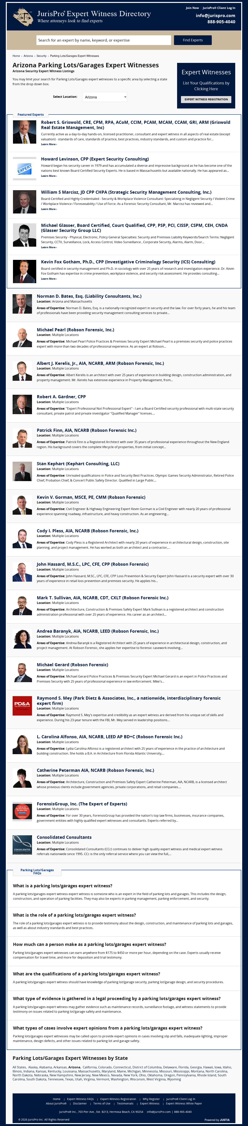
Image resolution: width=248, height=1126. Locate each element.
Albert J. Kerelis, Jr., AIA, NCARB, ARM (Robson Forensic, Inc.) (100, 364)
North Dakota (23, 1075)
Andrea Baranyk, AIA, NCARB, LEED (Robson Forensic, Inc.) (98, 631)
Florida (183, 1067)
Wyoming (174, 1079)
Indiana (28, 1071)
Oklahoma (154, 1075)
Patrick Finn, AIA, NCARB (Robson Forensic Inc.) (86, 431)
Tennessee (56, 1079)
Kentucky (54, 1071)
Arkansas (60, 1067)
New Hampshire (61, 1075)
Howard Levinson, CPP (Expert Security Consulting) (95, 159)
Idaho (227, 1067)
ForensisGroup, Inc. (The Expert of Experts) (82, 804)
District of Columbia (147, 1067)
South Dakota (36, 1079)
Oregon (169, 1075)
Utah (78, 1079)
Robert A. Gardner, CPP (61, 397)
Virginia (89, 1079)
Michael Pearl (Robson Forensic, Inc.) (75, 330)
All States (19, 1067)
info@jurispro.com (215, 16)
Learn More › (49, 144)
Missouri (165, 1071)
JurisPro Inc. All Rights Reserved (48, 1119)
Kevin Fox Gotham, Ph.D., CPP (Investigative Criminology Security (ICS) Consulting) (128, 262)
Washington (119, 1079)
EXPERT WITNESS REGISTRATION (206, 99)
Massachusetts (89, 1071)
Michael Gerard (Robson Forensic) (72, 665)
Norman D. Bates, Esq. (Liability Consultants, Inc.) (89, 296)
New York (130, 1075)
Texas (69, 1079)
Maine (121, 1071)
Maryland (108, 1071)
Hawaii (208, 1067)
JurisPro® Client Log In (219, 8)
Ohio (142, 1075)
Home (16, 56)
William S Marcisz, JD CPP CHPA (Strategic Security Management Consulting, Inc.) (126, 192)
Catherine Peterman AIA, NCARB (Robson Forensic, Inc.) (95, 771)
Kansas (41, 1071)
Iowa (217, 1067)
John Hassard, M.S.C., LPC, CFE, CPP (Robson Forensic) (93, 564)
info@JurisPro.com (159, 1112)
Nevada (116, 1075)
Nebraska (41, 1075)
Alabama (45, 1067)
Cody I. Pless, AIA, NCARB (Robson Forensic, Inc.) (87, 531)
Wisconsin (137, 1079)
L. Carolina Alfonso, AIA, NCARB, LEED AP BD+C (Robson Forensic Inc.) (109, 737)
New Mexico (100, 1075)
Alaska (33, 1067)
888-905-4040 (221, 22)
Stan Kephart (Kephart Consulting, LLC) (78, 464)
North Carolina (216, 1071)
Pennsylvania (186, 1075)
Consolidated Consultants (64, 837)
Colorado (105, 1067)
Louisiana (70, 1071)
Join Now (192, 8)
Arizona (28, 56)
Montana (197, 1071)
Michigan (134, 1071)
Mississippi (181, 1071)
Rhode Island (206, 1075)
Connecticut (122, 1067)
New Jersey (82, 1075)
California (90, 1067)
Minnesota (150, 1071)
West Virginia (156, 1079)
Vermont (102, 1079)
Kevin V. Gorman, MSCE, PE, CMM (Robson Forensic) (91, 497)
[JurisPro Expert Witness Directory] (82, 17)
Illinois (17, 1071)
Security (41, 56)
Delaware (170, 1067)
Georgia (196, 1067)
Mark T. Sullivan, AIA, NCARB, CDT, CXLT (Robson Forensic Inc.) (102, 598)
